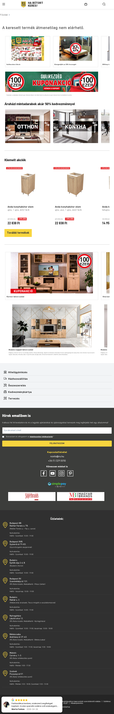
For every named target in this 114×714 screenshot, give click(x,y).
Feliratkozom (57, 443)
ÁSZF (65, 703)
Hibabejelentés (77, 703)
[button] (62, 696)
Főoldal (4, 15)
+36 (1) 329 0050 (57, 461)
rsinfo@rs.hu (57, 456)
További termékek (18, 233)
